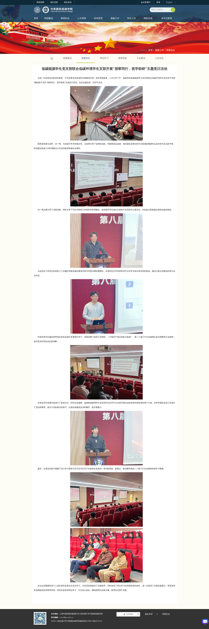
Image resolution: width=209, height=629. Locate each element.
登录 (158, 2)
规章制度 (122, 58)
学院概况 (48, 18)
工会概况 (141, 58)
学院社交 (166, 614)
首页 (36, 18)
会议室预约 (145, 2)
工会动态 (159, 58)
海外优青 (54, 2)
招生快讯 (68, 2)
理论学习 (104, 58)
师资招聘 (40, 2)
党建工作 (115, 18)
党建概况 (67, 58)
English (169, 2)
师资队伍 (65, 18)
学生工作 (131, 18)
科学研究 (98, 18)
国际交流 (148, 18)
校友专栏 (149, 614)
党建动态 (170, 50)
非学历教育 (166, 18)
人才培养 (81, 18)
